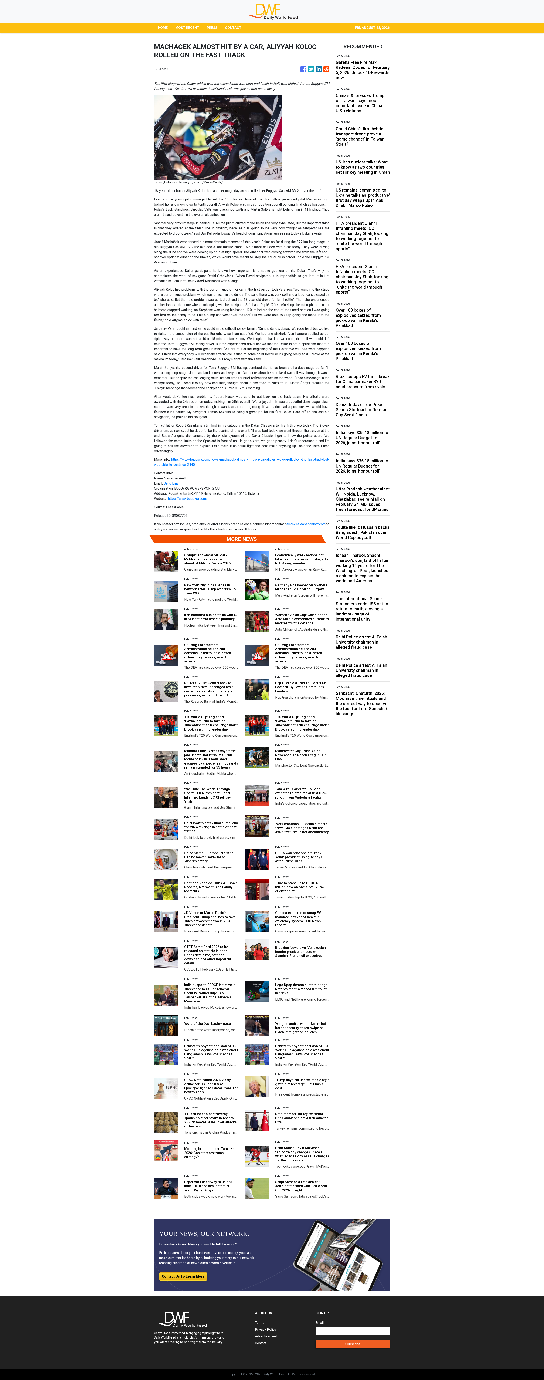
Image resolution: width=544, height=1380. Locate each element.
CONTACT (233, 28)
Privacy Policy (265, 1329)
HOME (163, 28)
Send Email (172, 483)
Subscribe (352, 1344)
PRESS (212, 28)
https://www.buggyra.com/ (187, 499)
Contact (260, 1343)
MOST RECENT (187, 28)
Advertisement (266, 1336)
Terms (259, 1323)
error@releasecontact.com (306, 524)
